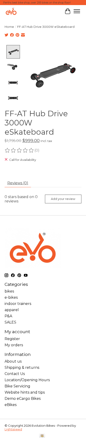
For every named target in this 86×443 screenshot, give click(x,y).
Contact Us (15, 374)
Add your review (63, 199)
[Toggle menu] (76, 11)
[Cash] (42, 436)
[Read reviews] (19, 150)
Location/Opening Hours (27, 380)
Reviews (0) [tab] (17, 183)
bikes (9, 291)
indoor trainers (18, 303)
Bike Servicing (17, 386)
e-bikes (11, 297)
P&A (8, 316)
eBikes (11, 405)
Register (12, 339)
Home (9, 26)
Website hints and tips (25, 392)
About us (13, 361)
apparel (12, 310)
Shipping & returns (22, 367)
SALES (10, 322)
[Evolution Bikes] (11, 11)
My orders (14, 345)
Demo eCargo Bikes (23, 398)
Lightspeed (13, 429)
